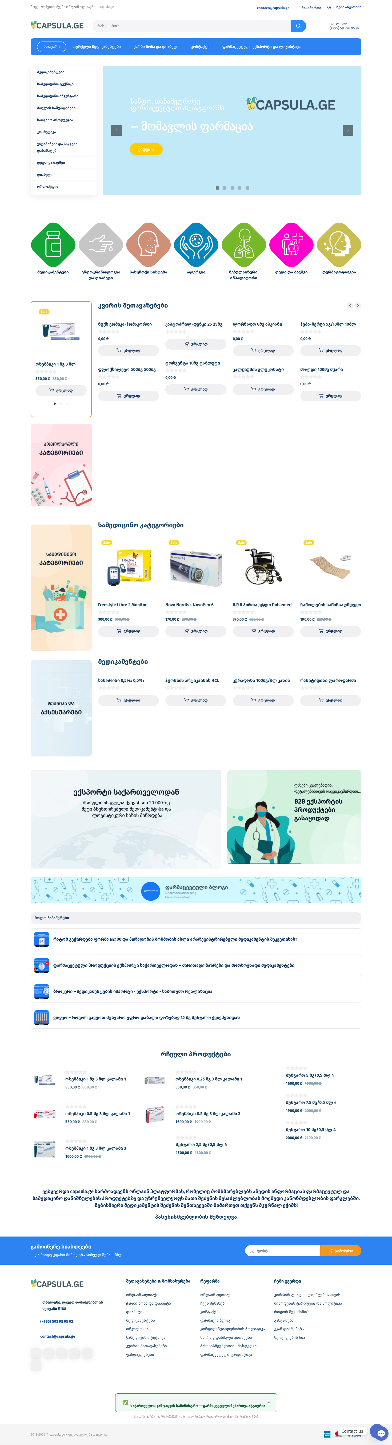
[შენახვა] (78, 314)
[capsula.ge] (57, 25)
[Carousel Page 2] (61, 404)
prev (350, 305)
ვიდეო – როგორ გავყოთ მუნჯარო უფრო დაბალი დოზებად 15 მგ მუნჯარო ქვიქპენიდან (146, 1017)
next (357, 305)
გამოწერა (344, 1250)
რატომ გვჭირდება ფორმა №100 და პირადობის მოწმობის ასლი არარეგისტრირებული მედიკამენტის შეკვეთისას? (175, 939)
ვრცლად (64, 390)
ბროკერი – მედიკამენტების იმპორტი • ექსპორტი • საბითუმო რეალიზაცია (133, 991)
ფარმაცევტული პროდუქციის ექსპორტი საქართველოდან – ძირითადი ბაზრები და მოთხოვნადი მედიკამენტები (173, 965)
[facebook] (36, 1353)
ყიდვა (144, 149)
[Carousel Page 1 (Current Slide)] (55, 404)
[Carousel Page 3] (67, 404)
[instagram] (48, 1353)
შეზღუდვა (196, 1217)
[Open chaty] (377, 1431)
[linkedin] (61, 1353)
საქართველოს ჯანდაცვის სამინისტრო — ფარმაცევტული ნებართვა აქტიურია (196, 1404)
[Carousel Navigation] (354, 305)
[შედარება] (78, 325)
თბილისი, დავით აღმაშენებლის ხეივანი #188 (72, 1305)
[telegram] (74, 1353)
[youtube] (36, 1365)
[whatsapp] (87, 1353)
